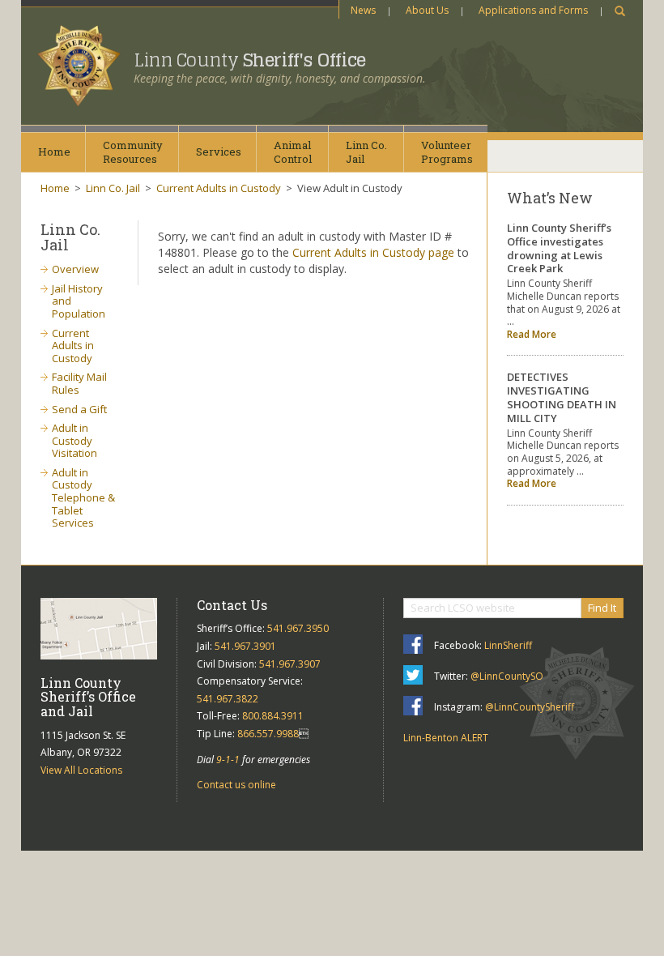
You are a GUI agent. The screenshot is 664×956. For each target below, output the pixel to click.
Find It (602, 607)
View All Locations (81, 770)
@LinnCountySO (506, 676)
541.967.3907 (290, 664)
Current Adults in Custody (218, 188)
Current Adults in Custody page (373, 252)
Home (54, 151)
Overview (75, 269)
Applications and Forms (533, 10)
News (363, 10)
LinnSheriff (508, 645)
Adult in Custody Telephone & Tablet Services (83, 497)
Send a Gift (79, 409)
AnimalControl (293, 152)
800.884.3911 (273, 716)
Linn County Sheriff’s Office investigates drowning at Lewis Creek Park (559, 248)
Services (218, 151)
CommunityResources (133, 152)
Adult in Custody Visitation (74, 440)
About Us (427, 10)
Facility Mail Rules (79, 383)
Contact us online (236, 785)
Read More (531, 334)
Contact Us (232, 604)
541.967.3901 (245, 646)
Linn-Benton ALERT (445, 738)
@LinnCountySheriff (529, 707)
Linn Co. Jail (113, 188)
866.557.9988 (268, 733)
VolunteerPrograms (447, 152)
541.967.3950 (298, 628)
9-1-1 (228, 759)
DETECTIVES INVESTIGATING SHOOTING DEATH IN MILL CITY (561, 397)
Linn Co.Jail (366, 152)
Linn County (250, 60)
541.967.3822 (227, 699)
